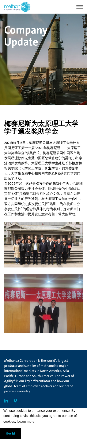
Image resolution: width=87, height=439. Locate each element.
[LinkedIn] (6, 401)
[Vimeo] (15, 401)
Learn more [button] (25, 421)
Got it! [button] (10, 433)
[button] (79, 7)
